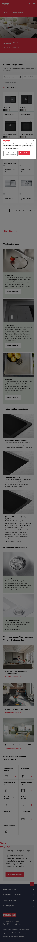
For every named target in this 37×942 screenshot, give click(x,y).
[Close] (34, 141)
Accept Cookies (24, 152)
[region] (18, 149)
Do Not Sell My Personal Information (10, 153)
